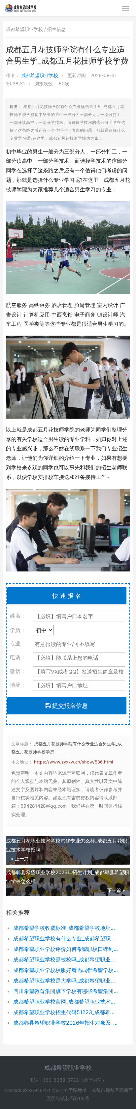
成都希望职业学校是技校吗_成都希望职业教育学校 (66, 959)
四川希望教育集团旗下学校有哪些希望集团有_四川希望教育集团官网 (66, 991)
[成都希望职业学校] (20, 7)
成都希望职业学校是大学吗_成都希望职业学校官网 (66, 980)
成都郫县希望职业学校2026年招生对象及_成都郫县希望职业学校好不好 (66, 1022)
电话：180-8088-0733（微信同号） (68, 1080)
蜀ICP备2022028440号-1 (27, 1090)
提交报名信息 (69, 705)
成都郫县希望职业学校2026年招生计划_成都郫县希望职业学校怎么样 (67, 876)
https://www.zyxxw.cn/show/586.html (73, 761)
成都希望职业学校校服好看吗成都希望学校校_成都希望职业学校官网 (66, 970)
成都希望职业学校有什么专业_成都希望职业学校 (66, 938)
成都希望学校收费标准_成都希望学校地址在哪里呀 (66, 928)
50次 (64, 83)
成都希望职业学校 (40, 75)
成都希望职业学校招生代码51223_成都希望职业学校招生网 (66, 1012)
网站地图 (59, 1090)
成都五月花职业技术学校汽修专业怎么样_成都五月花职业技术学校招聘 (66, 845)
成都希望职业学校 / (26, 29)
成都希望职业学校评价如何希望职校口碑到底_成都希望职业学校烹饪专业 (66, 949)
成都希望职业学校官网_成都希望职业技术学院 (66, 1001)
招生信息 (56, 29)
